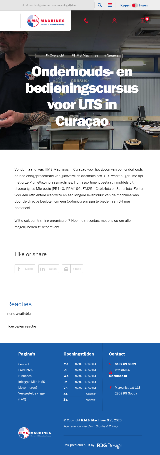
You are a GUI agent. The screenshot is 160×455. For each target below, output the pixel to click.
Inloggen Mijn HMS (31, 381)
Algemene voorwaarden (78, 426)
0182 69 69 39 (125, 364)
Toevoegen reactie (21, 326)
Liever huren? (28, 387)
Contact (23, 364)
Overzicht (57, 55)
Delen (29, 269)
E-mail (77, 269)
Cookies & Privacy (107, 426)
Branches (24, 376)
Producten (25, 370)
